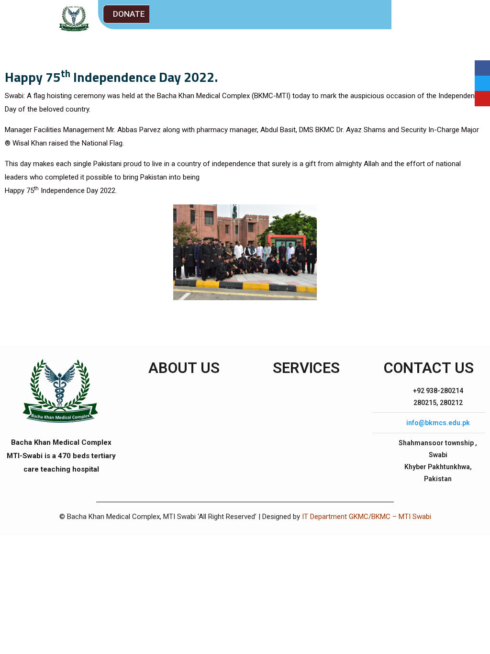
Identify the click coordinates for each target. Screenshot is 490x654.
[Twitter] (482, 83)
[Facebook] (482, 68)
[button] (129, 14)
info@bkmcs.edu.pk (438, 423)
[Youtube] (482, 98)
